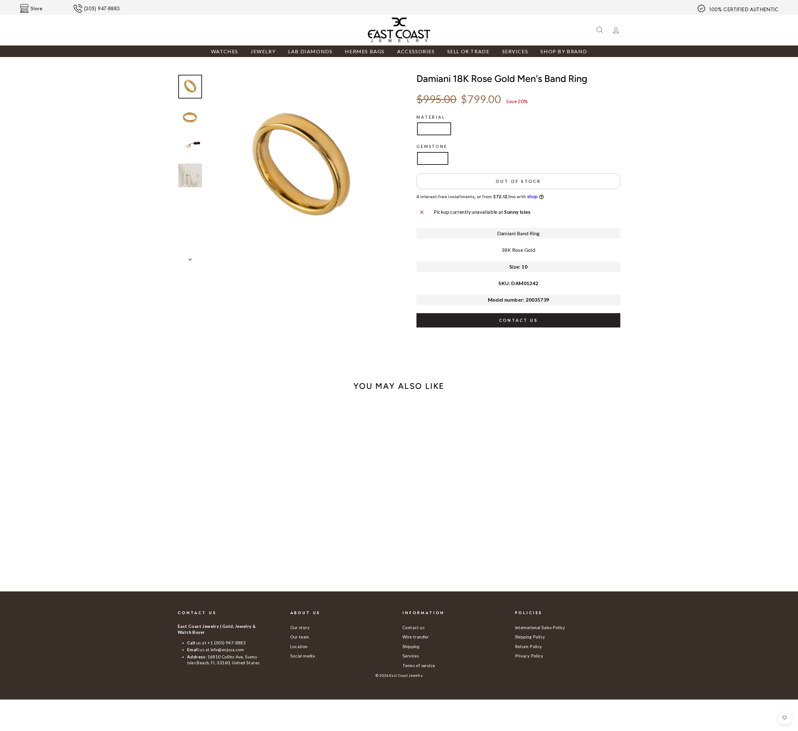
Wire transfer (415, 636)
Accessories (416, 51)
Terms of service (418, 665)
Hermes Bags (365, 51)
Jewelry (263, 51)
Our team (299, 636)
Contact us (518, 320)
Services (515, 51)
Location (299, 646)
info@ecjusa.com (227, 649)
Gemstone (432, 146)
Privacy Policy (529, 655)
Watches (224, 51)
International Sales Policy (540, 627)
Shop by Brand (564, 51)
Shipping (410, 646)
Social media (302, 655)
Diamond (432, 158)
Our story (300, 627)
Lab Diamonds (310, 51)
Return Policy (528, 646)
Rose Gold (434, 128)
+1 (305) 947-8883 (226, 642)
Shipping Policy (530, 636)
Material (430, 117)
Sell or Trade (468, 51)
